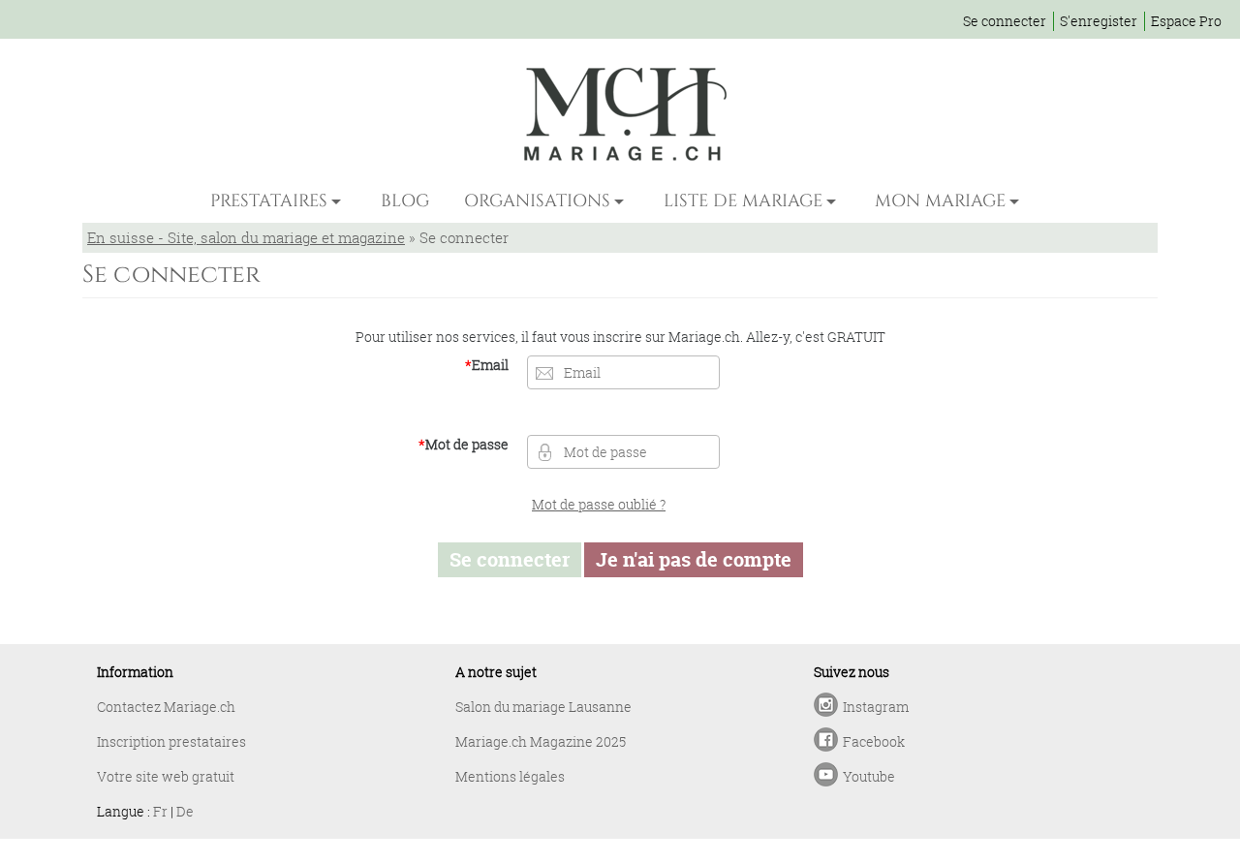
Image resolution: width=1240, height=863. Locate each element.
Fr (160, 811)
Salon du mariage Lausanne (543, 706)
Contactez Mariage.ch (166, 706)
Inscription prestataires (171, 741)
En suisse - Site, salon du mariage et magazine (246, 237)
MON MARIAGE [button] (940, 201)
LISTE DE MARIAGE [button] (743, 201)
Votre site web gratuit (165, 776)
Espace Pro (1186, 21)
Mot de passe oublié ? (599, 504)
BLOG (405, 201)
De (185, 811)
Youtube (869, 776)
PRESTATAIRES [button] (268, 201)
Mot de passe (463, 444)
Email (487, 364)
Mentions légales (510, 776)
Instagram (876, 706)
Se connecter (1004, 21)
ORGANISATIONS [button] (537, 201)
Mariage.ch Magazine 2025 (540, 741)
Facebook (874, 741)
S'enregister (1098, 21)
